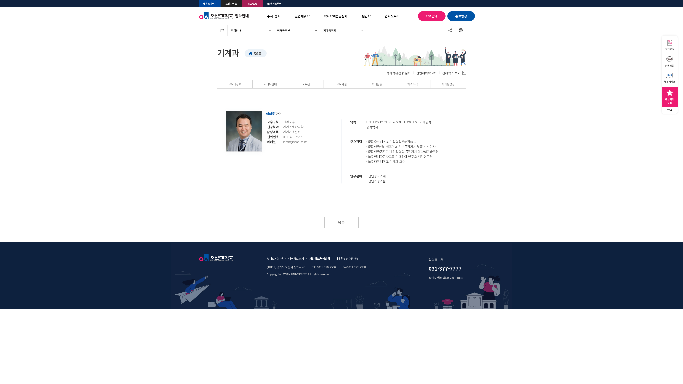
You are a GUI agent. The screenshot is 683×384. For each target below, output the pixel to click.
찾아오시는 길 (275, 258)
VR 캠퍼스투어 (273, 3)
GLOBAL (252, 3)
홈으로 (257, 53)
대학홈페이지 (210, 3)
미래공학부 (283, 30)
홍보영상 (461, 16)
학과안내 (432, 16)
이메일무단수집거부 (347, 258)
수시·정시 (274, 16)
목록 (341, 222)
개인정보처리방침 (319, 258)
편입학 (366, 16)
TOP (669, 110)
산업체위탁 (302, 16)
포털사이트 (231, 3)
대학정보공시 (296, 258)
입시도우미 (392, 16)
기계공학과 (329, 30)
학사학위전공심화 (336, 16)
